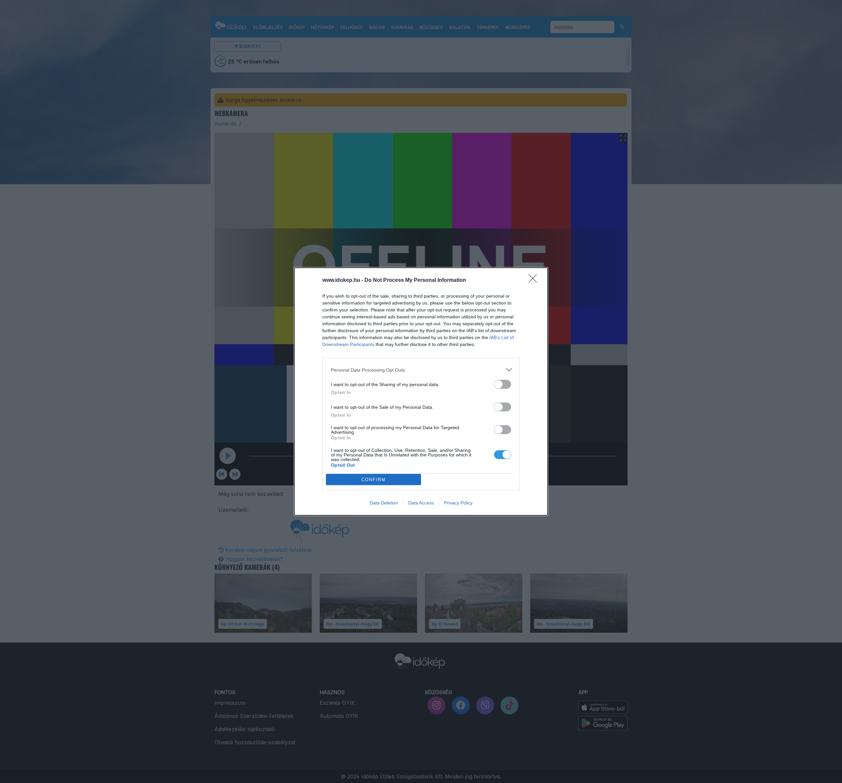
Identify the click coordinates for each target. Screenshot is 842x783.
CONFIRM (373, 479)
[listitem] (421, 369)
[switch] (502, 384)
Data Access (421, 502)
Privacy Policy (458, 502)
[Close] (535, 280)
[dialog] (421, 391)
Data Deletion (384, 502)
